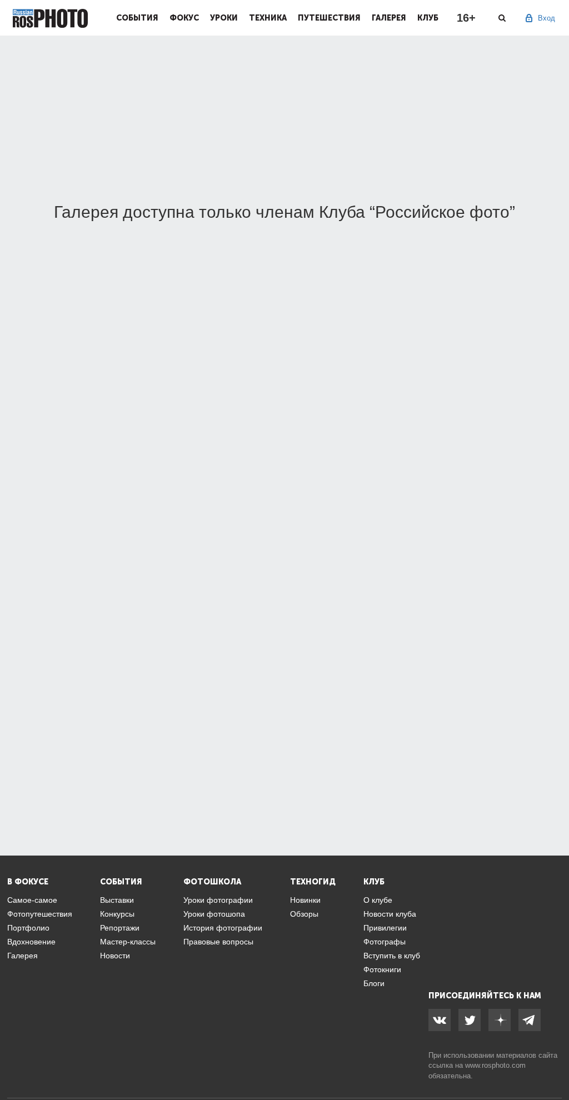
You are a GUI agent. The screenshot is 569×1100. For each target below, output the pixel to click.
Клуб (427, 17)
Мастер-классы (128, 941)
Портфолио (28, 927)
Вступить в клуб (391, 955)
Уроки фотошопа (214, 913)
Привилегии (385, 927)
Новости (115, 955)
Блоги (374, 983)
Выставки (117, 900)
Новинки (305, 900)
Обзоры (304, 913)
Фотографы (384, 941)
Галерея (389, 17)
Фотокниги (382, 969)
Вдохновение (31, 941)
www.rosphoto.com (495, 1065)
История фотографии (222, 927)
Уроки (224, 17)
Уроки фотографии (218, 900)
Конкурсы (117, 913)
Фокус (184, 17)
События (137, 17)
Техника (268, 17)
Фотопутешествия (39, 913)
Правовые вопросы (218, 941)
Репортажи (119, 927)
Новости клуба (389, 913)
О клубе (377, 900)
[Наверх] (554, 1063)
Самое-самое (32, 900)
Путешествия (329, 17)
